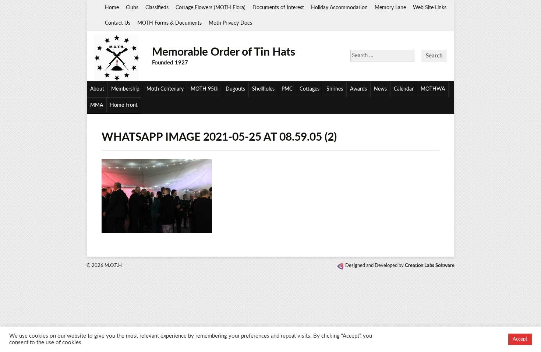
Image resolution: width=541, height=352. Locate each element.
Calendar (404, 89)
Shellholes (263, 89)
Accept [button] (520, 339)
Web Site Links (429, 7)
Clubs (132, 7)
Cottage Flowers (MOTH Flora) (210, 7)
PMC (287, 89)
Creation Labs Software (430, 265)
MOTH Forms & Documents (169, 23)
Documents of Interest (278, 7)
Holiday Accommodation (339, 7)
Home (112, 7)
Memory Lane (390, 7)
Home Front (124, 105)
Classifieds (157, 7)
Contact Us (117, 23)
